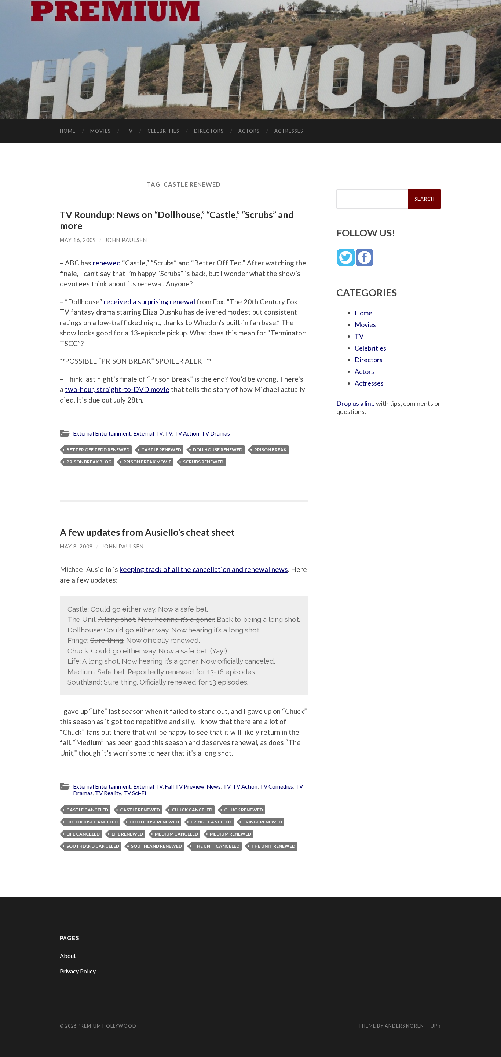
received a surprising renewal (149, 301)
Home (68, 131)
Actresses (288, 131)
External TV (147, 433)
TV (129, 131)
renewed (107, 262)
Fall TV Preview (184, 786)
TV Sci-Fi (134, 793)
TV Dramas (215, 433)
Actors (249, 131)
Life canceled (83, 834)
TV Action (186, 433)
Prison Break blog (88, 462)
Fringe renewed (262, 822)
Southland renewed (156, 846)
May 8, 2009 (76, 546)
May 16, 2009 (78, 240)
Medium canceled (176, 834)
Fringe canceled (211, 822)
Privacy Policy (78, 971)
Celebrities (163, 131)
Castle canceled (87, 809)
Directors (209, 131)
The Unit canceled (216, 846)
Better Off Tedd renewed (97, 449)
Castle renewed (161, 449)
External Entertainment (102, 433)
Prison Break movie (147, 462)
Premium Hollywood (107, 1026)
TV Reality (108, 793)
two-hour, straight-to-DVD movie (117, 389)
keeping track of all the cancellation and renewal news (204, 569)
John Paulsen (126, 240)
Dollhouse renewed (217, 449)
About (68, 955)
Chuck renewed (243, 809)
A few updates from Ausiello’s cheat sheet (147, 531)
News (213, 786)
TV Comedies (276, 786)
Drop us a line (355, 403)
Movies (100, 131)
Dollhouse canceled (92, 822)
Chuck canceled (192, 809)
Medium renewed (230, 834)
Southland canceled (92, 846)
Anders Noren (404, 1026)
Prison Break (270, 449)
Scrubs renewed (203, 462)
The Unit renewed (273, 846)
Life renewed (127, 834)
